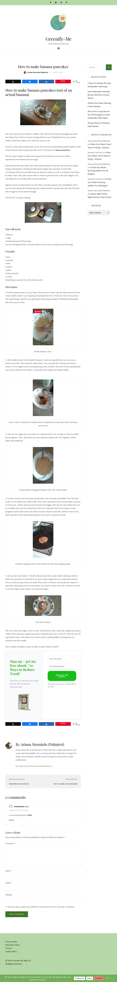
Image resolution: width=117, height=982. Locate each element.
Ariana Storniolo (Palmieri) (37, 72)
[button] (24, 702)
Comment (10, 843)
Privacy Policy (11, 941)
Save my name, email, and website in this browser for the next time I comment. (41, 907)
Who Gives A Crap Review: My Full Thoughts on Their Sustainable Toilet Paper (99, 114)
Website (8, 895)
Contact (8, 948)
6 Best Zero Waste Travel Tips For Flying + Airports (99, 155)
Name (8, 871)
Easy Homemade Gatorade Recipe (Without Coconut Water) (99, 94)
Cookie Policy (11, 951)
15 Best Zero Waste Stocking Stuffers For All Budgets (98, 170)
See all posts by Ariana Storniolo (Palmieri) (34, 766)
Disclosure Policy (12, 945)
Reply (11, 820)
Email (8, 883)
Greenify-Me (59, 39)
